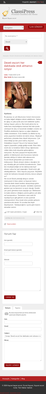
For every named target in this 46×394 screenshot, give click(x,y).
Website (6, 259)
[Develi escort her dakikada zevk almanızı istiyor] (18, 95)
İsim (5, 319)
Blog (23, 379)
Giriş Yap (40, 2)
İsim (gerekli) (8, 240)
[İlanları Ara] (7, 48)
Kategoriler (15, 379)
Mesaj (6, 340)
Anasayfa (5, 56)
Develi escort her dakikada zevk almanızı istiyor (18, 66)
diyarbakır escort (15, 393)
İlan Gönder (36, 27)
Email (6, 326)
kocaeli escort (4, 393)
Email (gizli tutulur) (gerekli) (13, 250)
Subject (6, 333)
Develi (11, 56)
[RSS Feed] (4, 2)
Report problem (11, 224)
